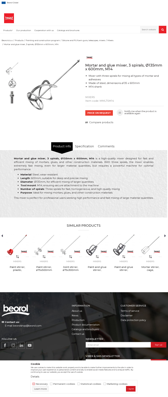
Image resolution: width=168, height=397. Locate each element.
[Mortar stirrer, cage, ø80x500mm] (150, 245)
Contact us (78, 333)
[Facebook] (5, 345)
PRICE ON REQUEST (99, 113)
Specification (84, 146)
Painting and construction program (43, 40)
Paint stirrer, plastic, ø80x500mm (17, 270)
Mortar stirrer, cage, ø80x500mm (150, 270)
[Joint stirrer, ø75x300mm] (70, 245)
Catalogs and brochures (85, 329)
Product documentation (86, 324)
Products (19, 40)
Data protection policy (133, 320)
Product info (62, 146)
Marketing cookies (117, 384)
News (75, 315)
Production (78, 320)
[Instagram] (13, 345)
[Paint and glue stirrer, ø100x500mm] (97, 245)
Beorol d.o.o (7, 40)
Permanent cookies (64, 384)
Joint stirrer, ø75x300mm (71, 269)
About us (77, 310)
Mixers (110, 40)
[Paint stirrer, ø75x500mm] (43, 245)
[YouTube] (29, 345)
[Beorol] (89, 57)
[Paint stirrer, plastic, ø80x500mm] (17, 245)
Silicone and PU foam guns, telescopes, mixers (83, 40)
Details (35, 376)
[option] (12, 69)
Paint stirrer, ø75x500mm (44, 269)
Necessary (42, 384)
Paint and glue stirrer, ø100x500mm (97, 270)
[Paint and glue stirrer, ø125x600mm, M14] (123, 245)
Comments (106, 146)
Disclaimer (127, 315)
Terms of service (130, 310)
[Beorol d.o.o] (9, 18)
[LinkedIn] (21, 345)
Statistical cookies (91, 384)
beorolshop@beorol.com (27, 325)
